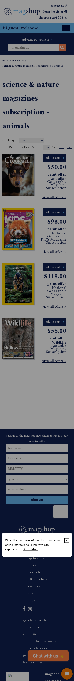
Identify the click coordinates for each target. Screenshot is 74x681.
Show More (30, 549)
